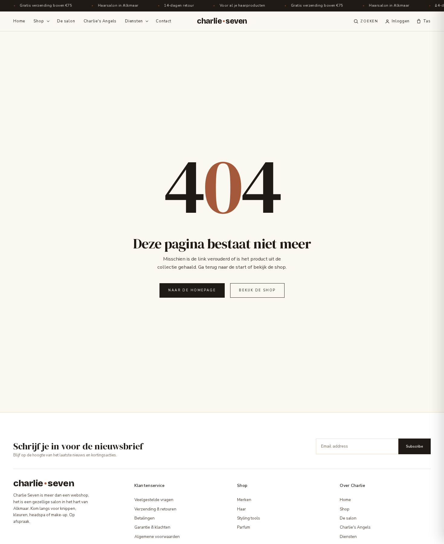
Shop (39, 21)
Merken (244, 500)
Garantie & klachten (152, 527)
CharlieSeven (222, 21)
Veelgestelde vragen (153, 500)
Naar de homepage (192, 290)
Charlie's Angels (100, 21)
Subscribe (414, 446)
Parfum (243, 527)
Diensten (134, 21)
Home (19, 21)
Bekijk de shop (257, 290)
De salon (66, 21)
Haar (241, 509)
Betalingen (144, 518)
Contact (163, 21)
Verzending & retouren (155, 509)
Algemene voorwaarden (157, 536)
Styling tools (248, 518)
